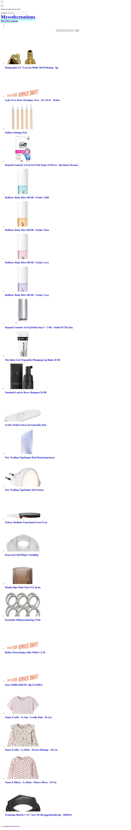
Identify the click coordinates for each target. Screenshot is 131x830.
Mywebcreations (14, 826)
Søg (77, 30)
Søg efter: (4, 13)
